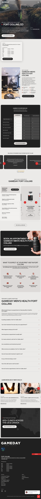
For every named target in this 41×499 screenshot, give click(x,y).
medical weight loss (18, 30)
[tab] (10, 189)
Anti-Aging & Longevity (5, 480)
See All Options (15, 189)
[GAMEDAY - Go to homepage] (10, 444)
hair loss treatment (6, 31)
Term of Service (23, 496)
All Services (3, 485)
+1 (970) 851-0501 (35, 29)
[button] (38, 2)
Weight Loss (3, 478)
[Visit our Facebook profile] (2, 491)
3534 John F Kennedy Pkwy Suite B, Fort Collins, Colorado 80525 (13, 457)
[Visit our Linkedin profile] (5, 491)
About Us (23, 476)
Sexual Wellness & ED (5, 481)
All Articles (2, 396)
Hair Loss (2, 482)
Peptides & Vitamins (4, 477)
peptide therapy (25, 30)
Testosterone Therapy (5, 476)
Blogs (23, 478)
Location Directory (25, 477)
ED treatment (12, 30)
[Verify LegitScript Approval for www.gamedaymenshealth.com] (10, 449)
